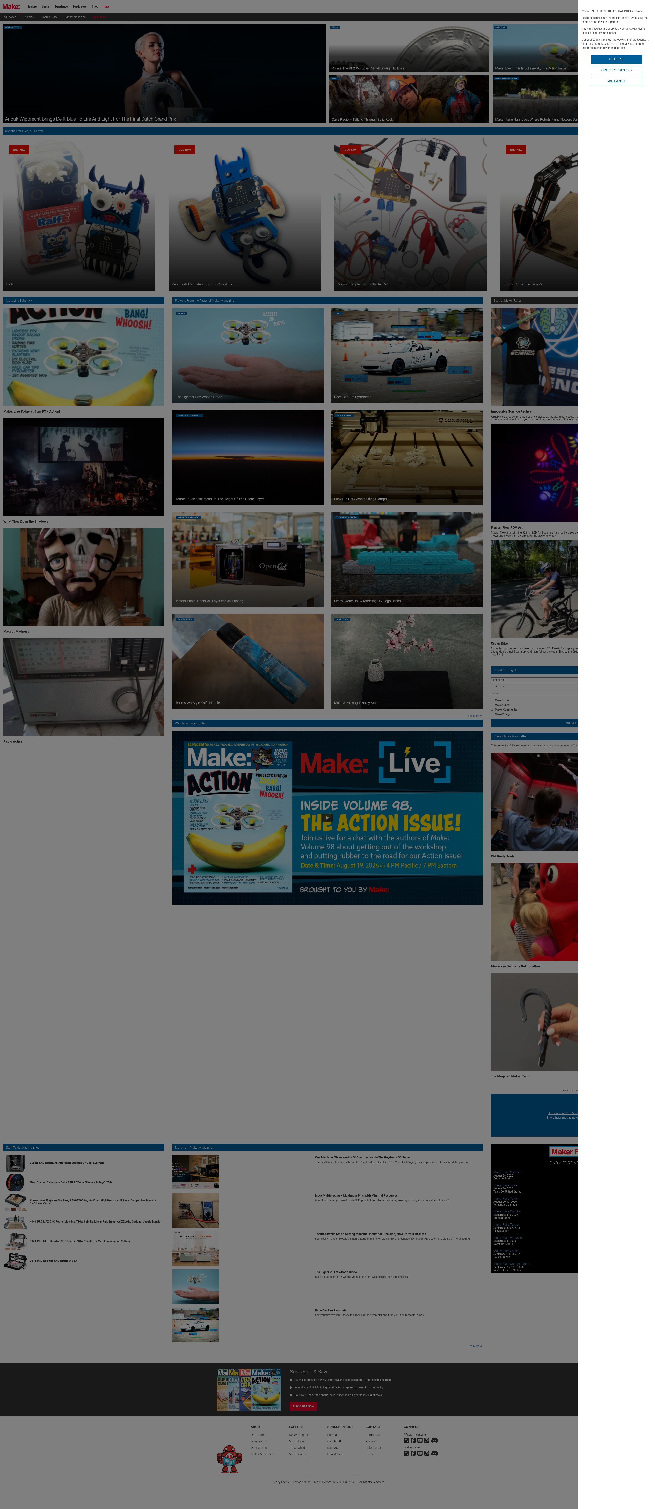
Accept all (616, 59)
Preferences (617, 81)
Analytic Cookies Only (616, 70)
